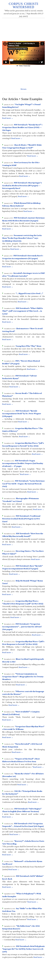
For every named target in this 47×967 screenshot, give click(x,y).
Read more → (7, 118)
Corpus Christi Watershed (23, 5)
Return (23, 89)
